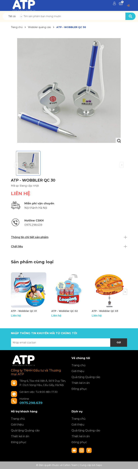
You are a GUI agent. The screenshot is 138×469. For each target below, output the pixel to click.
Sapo (99, 465)
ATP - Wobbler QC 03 (105, 310)
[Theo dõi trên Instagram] (82, 450)
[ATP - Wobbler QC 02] (69, 290)
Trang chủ (78, 365)
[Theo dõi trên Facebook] (89, 450)
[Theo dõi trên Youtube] (75, 450)
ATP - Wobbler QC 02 (64, 310)
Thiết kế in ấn (81, 383)
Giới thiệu (78, 371)
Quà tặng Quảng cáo (86, 377)
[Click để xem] (69, 90)
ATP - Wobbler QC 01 (24, 310)
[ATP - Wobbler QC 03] (109, 290)
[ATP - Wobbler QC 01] (28, 290)
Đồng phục (79, 388)
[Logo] (24, 5)
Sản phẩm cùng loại (32, 261)
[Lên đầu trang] (132, 463)
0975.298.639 (31, 403)
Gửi (119, 342)
